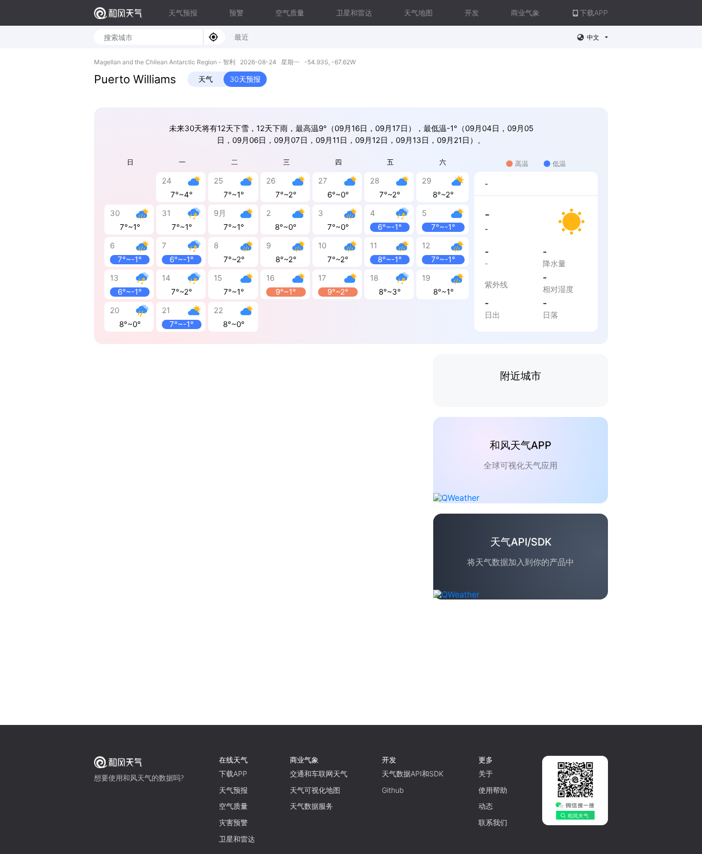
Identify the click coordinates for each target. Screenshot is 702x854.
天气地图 (418, 12)
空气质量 (289, 12)
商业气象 (525, 12)
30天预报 (245, 79)
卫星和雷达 (354, 12)
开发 (472, 12)
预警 (236, 12)
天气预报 (183, 12)
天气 (205, 79)
